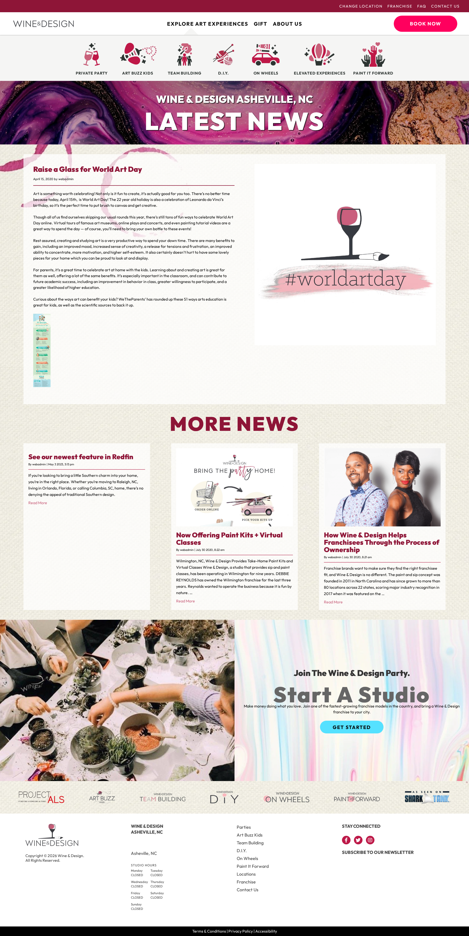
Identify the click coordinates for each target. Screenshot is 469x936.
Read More (37, 502)
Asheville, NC (144, 853)
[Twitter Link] (358, 840)
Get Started (352, 727)
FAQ (421, 6)
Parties (244, 827)
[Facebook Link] (346, 840)
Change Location (361, 6)
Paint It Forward (253, 866)
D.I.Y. (242, 850)
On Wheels (247, 858)
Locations (246, 874)
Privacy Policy (240, 931)
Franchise (399, 6)
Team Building (250, 843)
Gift (260, 24)
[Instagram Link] (370, 840)
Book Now (425, 24)
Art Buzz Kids (250, 835)
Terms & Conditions (209, 931)
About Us (287, 24)
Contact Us (445, 6)
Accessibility (266, 931)
